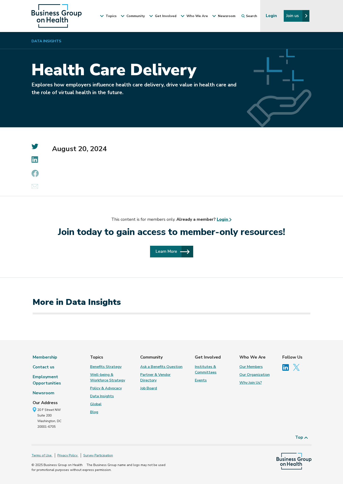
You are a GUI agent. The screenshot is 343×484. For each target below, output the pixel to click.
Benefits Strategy (106, 366)
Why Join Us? (250, 382)
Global (96, 404)
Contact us (43, 367)
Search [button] (251, 16)
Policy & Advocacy (106, 388)
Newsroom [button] (226, 16)
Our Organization (254, 374)
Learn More (167, 251)
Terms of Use (42, 455)
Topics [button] (110, 16)
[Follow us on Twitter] (297, 367)
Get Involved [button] (165, 16)
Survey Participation (98, 455)
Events (201, 380)
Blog (94, 412)
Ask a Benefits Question (161, 366)
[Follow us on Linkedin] (287, 367)
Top (299, 437)
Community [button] (135, 16)
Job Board (148, 388)
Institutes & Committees (206, 369)
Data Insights (46, 41)
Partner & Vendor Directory (155, 377)
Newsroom (43, 393)
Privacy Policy (67, 455)
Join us (293, 15)
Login (272, 15)
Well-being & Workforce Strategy (107, 377)
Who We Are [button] (197, 16)
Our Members (251, 366)
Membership (45, 357)
